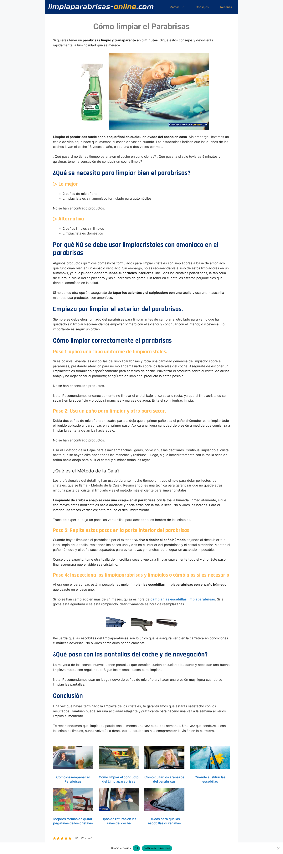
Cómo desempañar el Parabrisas (73, 779)
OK (136, 848)
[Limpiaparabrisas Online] (101, 7)
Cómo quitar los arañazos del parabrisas (164, 779)
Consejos (202, 7)
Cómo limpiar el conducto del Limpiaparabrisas (118, 779)
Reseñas (226, 7)
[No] (278, 848)
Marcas (174, 7)
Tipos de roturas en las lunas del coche (118, 821)
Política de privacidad (157, 848)
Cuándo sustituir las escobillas (210, 779)
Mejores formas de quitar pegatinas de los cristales (73, 821)
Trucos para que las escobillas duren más (164, 821)
